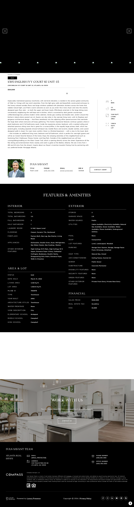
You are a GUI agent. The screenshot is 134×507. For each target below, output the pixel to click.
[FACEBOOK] (103, 498)
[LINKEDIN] (112, 498)
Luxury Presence (34, 499)
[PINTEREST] (121, 498)
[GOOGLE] (126, 498)
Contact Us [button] (67, 421)
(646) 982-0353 (101, 463)
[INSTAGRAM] (107, 498)
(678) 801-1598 (49, 171)
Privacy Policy (85, 499)
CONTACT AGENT (100, 170)
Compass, (69, 476)
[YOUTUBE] (117, 498)
